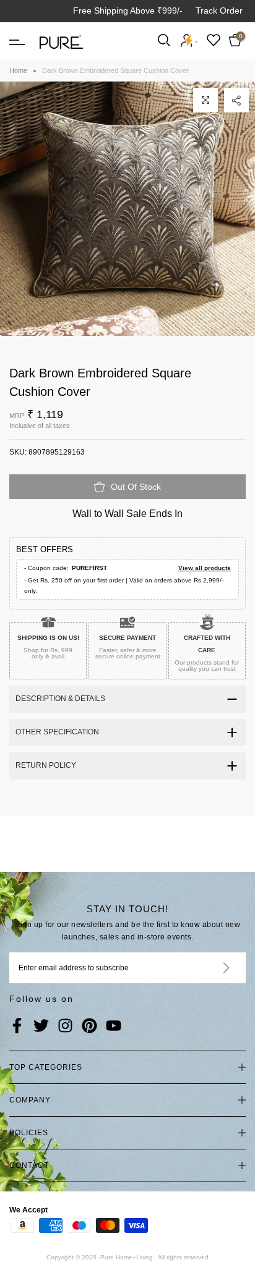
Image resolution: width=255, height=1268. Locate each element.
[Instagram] (65, 1026)
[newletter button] (211, 967)
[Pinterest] (89, 1026)
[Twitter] (41, 1026)
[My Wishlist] (213, 40)
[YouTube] (113, 1026)
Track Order (219, 10)
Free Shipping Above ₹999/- (128, 10)
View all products (204, 568)
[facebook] (17, 1026)
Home (18, 70)
